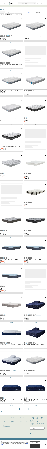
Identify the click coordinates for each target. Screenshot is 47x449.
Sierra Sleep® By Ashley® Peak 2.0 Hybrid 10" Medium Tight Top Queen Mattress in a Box (35, 259)
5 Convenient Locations (22, 0)
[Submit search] (34, 3)
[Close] (46, 445)
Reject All (35, 444)
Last (27, 408)
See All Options (38, 315)
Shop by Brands (5, 429)
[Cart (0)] (43, 3)
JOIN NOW (32, 430)
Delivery (12, 421)
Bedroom (3, 421)
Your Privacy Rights (35, 442)
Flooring (3, 425)
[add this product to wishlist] (21, 19)
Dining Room (4, 422)
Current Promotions (5, 427)
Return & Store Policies (23, 421)
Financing (27, 0)
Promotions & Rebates (6, 426)
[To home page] (11, 3)
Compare (12, 42)
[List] (38, 3)
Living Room (4, 420)
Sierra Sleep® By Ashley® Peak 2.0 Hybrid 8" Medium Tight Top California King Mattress (11, 259)
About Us (12, 420)
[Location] (40, 3)
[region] (23, 444)
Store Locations (22, 420)
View (11, 68)
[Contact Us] (41, 3)
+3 (11, 370)
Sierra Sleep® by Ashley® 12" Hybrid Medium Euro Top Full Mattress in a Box (10, 146)
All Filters (3, 12)
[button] (4, 3)
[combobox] (9, 12)
